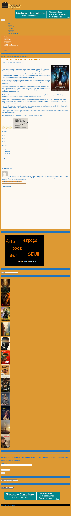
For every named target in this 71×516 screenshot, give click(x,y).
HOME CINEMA (11, 28)
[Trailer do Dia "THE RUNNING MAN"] (5, 363)
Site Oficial (4, 131)
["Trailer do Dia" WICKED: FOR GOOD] (5, 321)
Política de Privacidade (13, 33)
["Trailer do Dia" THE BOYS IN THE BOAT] (5, 433)
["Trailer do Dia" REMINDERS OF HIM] (5, 335)
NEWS (9, 23)
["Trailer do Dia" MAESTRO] (5, 419)
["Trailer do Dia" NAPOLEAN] (5, 447)
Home (2, 56)
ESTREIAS (10, 25)
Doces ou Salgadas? (5, 505)
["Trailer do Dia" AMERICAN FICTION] (5, 405)
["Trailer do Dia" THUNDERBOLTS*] (5, 391)
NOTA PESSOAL (11, 30)
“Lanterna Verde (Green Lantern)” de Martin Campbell (14, 183)
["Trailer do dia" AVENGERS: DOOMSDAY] (5, 292)
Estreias (6, 56)
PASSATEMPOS (11, 26)
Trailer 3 (4, 141)
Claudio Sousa (9, 62)
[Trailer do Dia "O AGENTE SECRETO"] (5, 377)
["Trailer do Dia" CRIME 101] (5, 349)
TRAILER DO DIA (11, 31)
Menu (2, 20)
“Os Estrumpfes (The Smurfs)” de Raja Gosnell (12, 181)
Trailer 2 (4, 138)
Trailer (3, 135)
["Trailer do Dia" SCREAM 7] (5, 306)
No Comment (19, 62)
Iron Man (20, 69)
